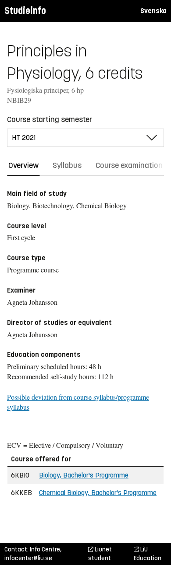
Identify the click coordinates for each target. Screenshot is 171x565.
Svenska (153, 11)
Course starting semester (49, 119)
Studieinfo (25, 11)
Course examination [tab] (129, 165)
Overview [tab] (23, 165)
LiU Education (147, 554)
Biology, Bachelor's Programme (83, 475)
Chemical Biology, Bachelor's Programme (98, 492)
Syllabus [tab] (67, 165)
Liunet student (100, 554)
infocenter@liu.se (28, 558)
